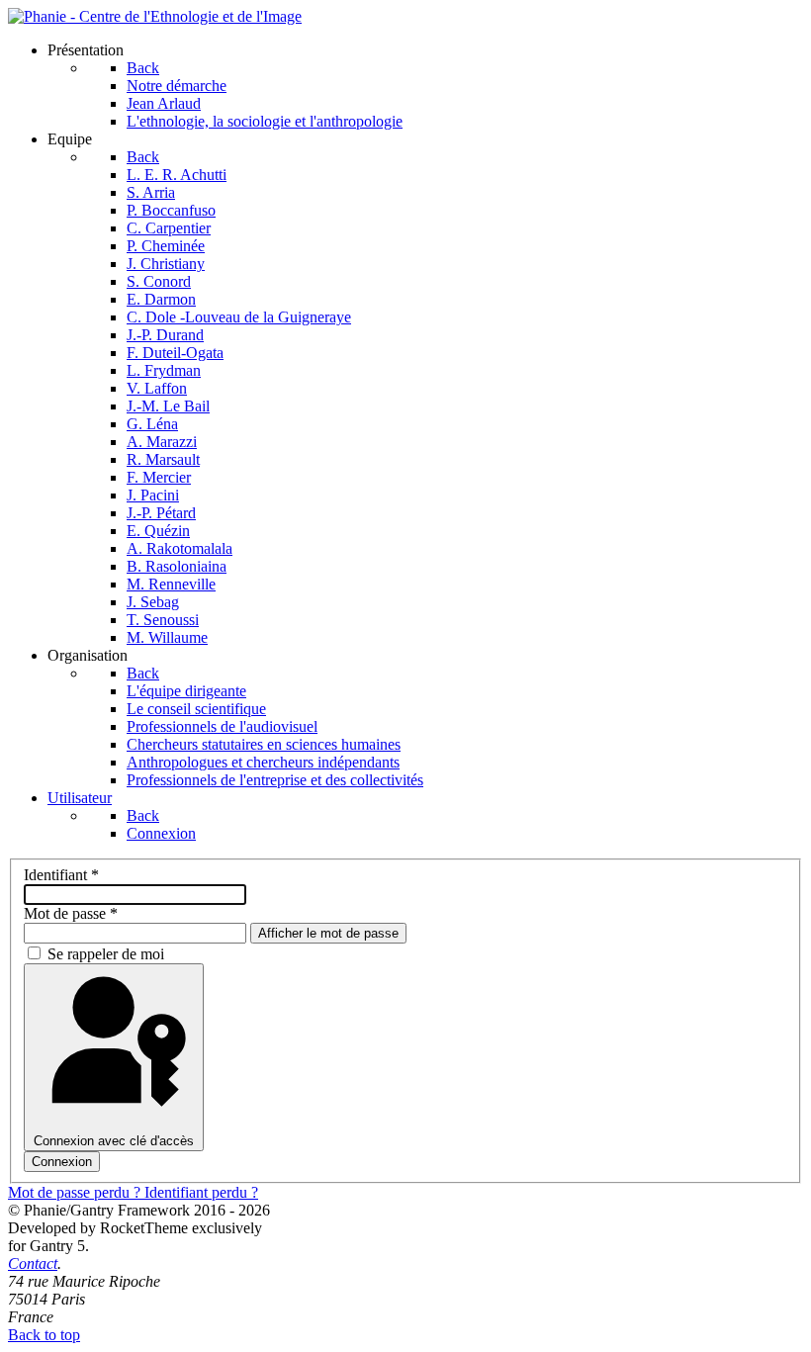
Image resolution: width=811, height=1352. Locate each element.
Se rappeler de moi (105, 954)
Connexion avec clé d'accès (114, 1140)
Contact (32, 1263)
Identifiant (61, 874)
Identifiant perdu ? (201, 1192)
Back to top (44, 1334)
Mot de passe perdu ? (76, 1192)
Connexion (62, 1161)
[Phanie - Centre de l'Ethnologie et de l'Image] (155, 16)
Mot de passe (71, 913)
